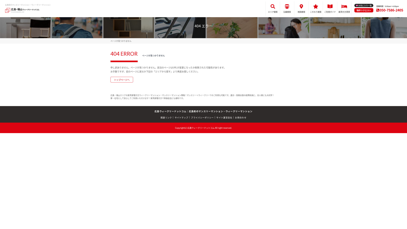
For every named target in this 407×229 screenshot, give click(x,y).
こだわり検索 (315, 11)
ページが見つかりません (120, 41)
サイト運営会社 (224, 117)
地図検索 (301, 11)
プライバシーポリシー (202, 117)
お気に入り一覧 (365, 5)
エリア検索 (273, 11)
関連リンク (166, 117)
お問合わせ (240, 117)
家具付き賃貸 (344, 11)
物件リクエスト (364, 10)
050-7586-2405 (391, 10)
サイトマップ (181, 117)
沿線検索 (287, 11)
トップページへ (122, 79)
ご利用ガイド (330, 11)
